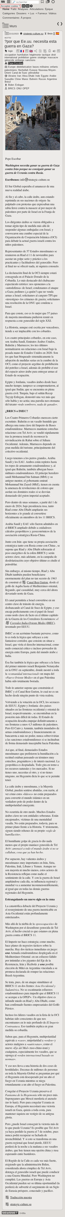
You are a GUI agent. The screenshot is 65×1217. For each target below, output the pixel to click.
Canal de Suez (19, 72)
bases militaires (41, 66)
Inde (37, 75)
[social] (36, 51)
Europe (12, 66)
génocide (9, 60)
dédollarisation (24, 66)
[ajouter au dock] (54, 51)
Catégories (9, 13)
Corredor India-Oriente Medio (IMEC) (32, 623)
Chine (18, 79)
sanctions (30, 60)
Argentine (52, 79)
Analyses (23, 9)
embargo (19, 60)
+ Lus (31, 13)
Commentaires (11, 17)
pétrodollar (33, 72)
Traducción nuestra (21, 1197)
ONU (18, 88)
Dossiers (21, 13)
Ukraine (12, 75)
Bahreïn (33, 79)
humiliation (22, 54)
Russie (42, 79)
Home (6, 9)
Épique (49, 9)
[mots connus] (49, 51)
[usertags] (40, 51)
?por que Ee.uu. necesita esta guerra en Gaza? (31, 43)
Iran (19, 75)
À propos (26, 17)
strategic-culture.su (33, 33)
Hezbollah (23, 70)
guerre (33, 57)
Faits (13, 9)
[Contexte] (45, 51)
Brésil (8, 81)
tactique (46, 54)
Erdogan (19, 84)
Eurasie (33, 70)
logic (10, 51)
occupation (10, 54)
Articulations (37, 9)
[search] (25, 2)
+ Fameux (41, 13)
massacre (53, 57)
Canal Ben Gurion (37, 582)
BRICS (11, 88)
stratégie (42, 57)
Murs (13, 26)
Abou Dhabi (28, 75)
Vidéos (52, 13)
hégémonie (35, 54)
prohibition (23, 57)
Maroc (25, 79)
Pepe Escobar (15, 63)
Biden (11, 84)
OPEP (26, 88)
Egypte (44, 75)
